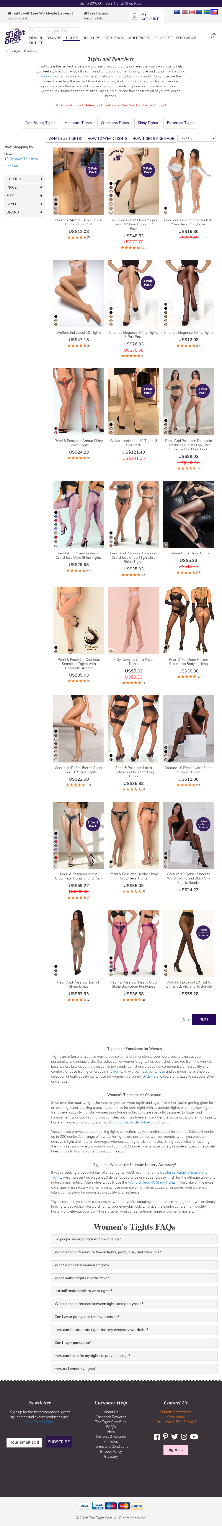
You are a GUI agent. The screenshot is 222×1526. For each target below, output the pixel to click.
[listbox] (56, 206)
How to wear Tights (107, 138)
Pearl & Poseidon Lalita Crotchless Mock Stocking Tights (133, 772)
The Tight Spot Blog (111, 1422)
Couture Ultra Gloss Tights (188, 553)
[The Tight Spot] (15, 35)
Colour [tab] (14, 179)
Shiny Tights (148, 123)
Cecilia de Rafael (136, 1122)
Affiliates (111, 1441)
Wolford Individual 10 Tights (78, 332)
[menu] (118, 41)
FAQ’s (111, 1427)
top (5, 1501)
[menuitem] (35, 38)
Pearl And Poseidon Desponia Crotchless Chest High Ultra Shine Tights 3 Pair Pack (188, 445)
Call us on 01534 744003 (175, 1422)
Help (111, 1432)
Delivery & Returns (111, 1436)
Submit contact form (176, 1412)
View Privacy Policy (39, 1422)
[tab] (134, 1239)
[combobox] (53, 30)
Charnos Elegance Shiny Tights (188, 332)
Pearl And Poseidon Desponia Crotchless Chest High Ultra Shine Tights (133, 557)
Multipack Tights (78, 123)
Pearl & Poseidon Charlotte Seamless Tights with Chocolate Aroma (79, 664)
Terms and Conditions (111, 1446)
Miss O (162, 1122)
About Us (111, 1412)
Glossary (111, 1456)
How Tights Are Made (153, 138)
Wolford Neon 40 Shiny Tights (152, 1182)
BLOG (178, 1450)
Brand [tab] (13, 212)
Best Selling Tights (40, 123)
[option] (55, 199)
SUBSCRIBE (59, 1441)
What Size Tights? (65, 138)
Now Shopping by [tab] (18, 147)
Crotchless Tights (115, 123)
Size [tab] (10, 195)
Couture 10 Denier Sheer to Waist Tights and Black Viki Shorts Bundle (188, 878)
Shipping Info (18, 18)
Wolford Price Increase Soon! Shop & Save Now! (111, 3)
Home (8, 51)
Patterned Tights (180, 123)
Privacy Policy (111, 1451)
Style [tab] (12, 204)
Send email (176, 1417)
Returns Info (93, 18)
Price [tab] (11, 187)
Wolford (115, 1122)
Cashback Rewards (111, 1417)
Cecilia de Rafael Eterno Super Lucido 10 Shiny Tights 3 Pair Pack (133, 224)
